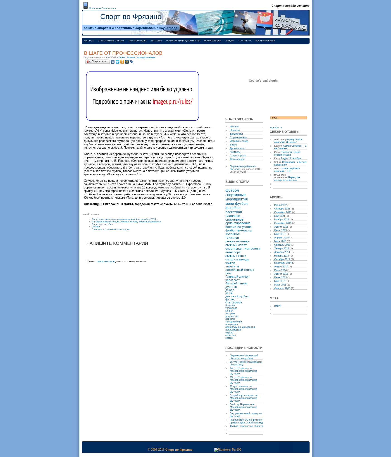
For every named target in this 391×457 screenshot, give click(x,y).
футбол (232, 190)
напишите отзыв (146, 57)
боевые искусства (238, 226)
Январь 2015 (281, 248)
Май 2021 (279, 215)
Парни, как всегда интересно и (287, 178)
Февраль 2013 (282, 288)
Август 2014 (281, 266)
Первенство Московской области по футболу (244, 356)
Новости (235, 130)
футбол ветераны (238, 230)
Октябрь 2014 (282, 259)
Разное (131, 57)
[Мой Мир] (127, 62)
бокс (228, 273)
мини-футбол (236, 203)
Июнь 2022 (280, 205)
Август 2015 (281, 226)
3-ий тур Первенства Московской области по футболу (243, 407)
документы (231, 316)
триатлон (232, 237)
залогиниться (105, 261)
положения (231, 324)
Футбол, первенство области (246, 426)
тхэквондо (231, 308)
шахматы (232, 266)
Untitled (96, 226)
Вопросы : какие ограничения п (287, 153)
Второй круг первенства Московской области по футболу (243, 398)
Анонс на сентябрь (102, 224)
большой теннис (236, 283)
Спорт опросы (238, 155)
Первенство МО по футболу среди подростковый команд (246, 421)
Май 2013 (279, 281)
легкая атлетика (237, 241)
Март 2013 (280, 284)
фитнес (230, 299)
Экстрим (156, 40)
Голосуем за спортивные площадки (111, 229)
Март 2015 (280, 241)
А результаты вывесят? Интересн (288, 140)
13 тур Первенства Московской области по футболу (243, 380)
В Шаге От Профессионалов (123, 53)
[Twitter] (117, 62)
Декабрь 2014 (282, 252)
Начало (88, 40)
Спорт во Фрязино (131, 16)
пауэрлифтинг (233, 329)
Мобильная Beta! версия (102, 8)
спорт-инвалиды (237, 259)
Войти (277, 306)
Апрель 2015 (281, 237)
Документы (236, 133)
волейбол (232, 234)
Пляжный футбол (237, 276)
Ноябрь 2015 (281, 219)
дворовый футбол (236, 296)
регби (229, 293)
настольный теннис (239, 269)
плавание (232, 216)
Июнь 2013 (280, 277)
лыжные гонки (235, 255)
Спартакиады (137, 40)
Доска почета (237, 148)
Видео (230, 40)
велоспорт (232, 280)
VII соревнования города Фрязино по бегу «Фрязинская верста (126, 221)
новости (230, 318)
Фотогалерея (212, 40)
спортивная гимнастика (242, 248)
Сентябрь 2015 (282, 223)
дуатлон (231, 286)
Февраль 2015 (282, 244)
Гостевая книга (265, 40)
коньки (229, 310)
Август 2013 (281, 273)
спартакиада (233, 302)
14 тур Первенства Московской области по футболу (243, 371)
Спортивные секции (111, 40)
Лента (122, 57)
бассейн (230, 305)
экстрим (230, 313)
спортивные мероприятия (236, 197)
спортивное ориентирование (237, 221)
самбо (229, 337)
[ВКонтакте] (112, 62)
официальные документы (240, 327)
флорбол (233, 208)
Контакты (244, 40)
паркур (229, 332)
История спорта (239, 141)
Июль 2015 (280, 230)
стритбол (230, 335)
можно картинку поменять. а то (287, 169)
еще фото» (276, 127)
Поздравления (233, 321)
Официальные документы (183, 40)
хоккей (230, 263)
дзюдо (229, 290)
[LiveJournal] (131, 62)
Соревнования (238, 137)
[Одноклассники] (122, 62)
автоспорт (232, 252)
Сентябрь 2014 (282, 263)
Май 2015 (279, 234)
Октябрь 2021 (282, 208)
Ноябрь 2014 (281, 255)
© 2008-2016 (156, 449)
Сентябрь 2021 (282, 212)
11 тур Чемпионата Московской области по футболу (243, 389)
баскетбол (233, 212)
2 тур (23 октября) (291, 158)
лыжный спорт (236, 245)
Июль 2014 (280, 270)
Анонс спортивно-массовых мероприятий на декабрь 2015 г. (125, 219)
